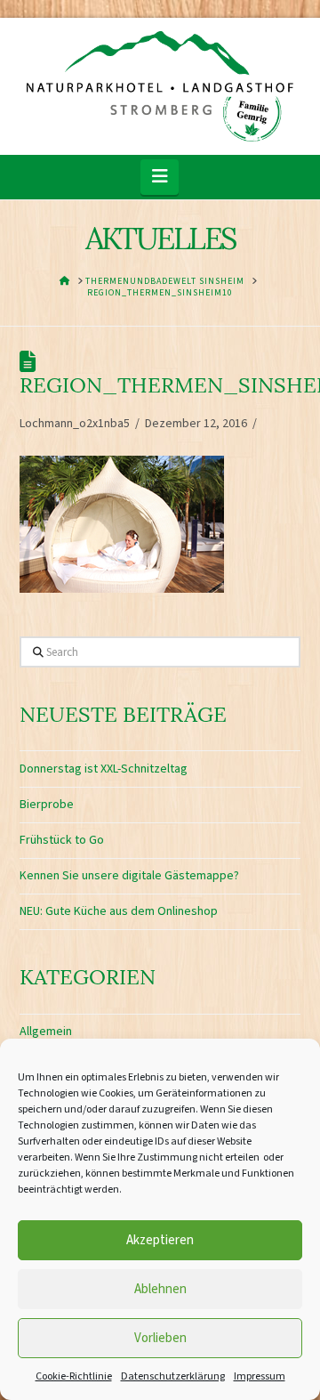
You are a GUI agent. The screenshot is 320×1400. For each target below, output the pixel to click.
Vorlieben (160, 1338)
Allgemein (46, 1031)
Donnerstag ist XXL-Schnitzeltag (104, 769)
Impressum (259, 1376)
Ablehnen (160, 1289)
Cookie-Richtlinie (74, 1376)
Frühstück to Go (62, 840)
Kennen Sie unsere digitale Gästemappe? (129, 876)
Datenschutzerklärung (173, 1376)
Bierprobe (47, 804)
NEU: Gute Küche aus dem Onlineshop (119, 911)
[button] (159, 176)
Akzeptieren (160, 1240)
